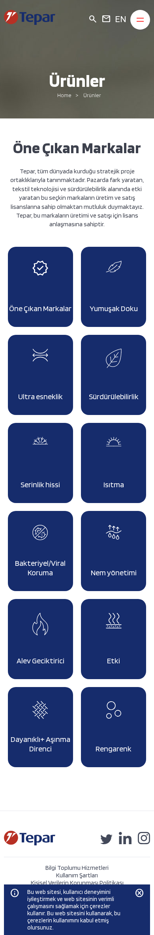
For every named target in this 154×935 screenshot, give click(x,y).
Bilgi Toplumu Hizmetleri (77, 867)
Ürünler (92, 95)
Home (64, 95)
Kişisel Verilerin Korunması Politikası (77, 882)
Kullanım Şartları (77, 875)
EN (120, 18)
